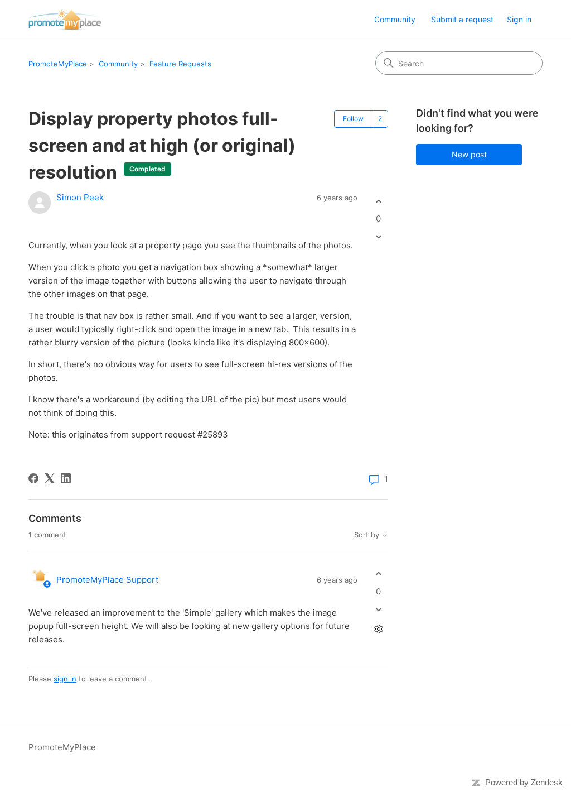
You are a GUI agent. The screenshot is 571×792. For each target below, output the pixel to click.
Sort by (367, 535)
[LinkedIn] (66, 478)
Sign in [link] (519, 19)
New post (469, 154)
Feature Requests (180, 63)
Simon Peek (80, 197)
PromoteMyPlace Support (107, 579)
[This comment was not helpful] (378, 609)
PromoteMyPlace (57, 63)
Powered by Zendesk (524, 782)
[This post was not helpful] (378, 237)
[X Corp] (50, 478)
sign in (65, 678)
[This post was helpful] (378, 201)
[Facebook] (33, 478)
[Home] (64, 19)
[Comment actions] (378, 629)
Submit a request (462, 19)
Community (394, 19)
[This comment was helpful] (378, 574)
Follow (353, 118)
